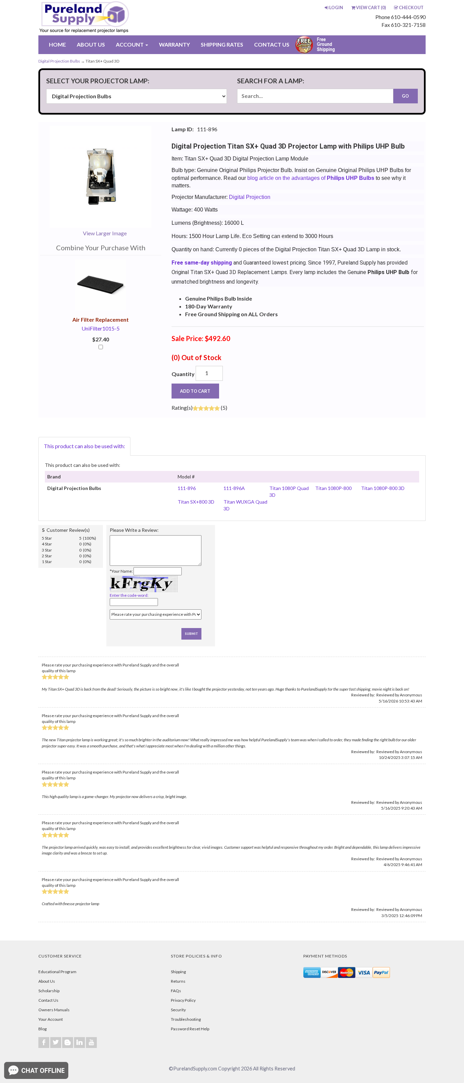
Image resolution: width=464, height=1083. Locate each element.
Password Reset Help (190, 1028)
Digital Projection (249, 197)
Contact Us (48, 1000)
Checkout (411, 7)
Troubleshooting (186, 1019)
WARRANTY (174, 44)
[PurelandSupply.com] (116, 17)
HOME (57, 44)
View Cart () (371, 7)
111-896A (234, 488)
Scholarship (48, 990)
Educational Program (57, 971)
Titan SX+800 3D (196, 502)
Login (336, 7)
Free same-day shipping (202, 262)
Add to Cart (195, 391)
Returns (178, 981)
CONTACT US (271, 44)
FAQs (176, 990)
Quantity (183, 374)
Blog (42, 1028)
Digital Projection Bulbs (59, 61)
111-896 (187, 488)
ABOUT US (91, 44)
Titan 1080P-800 (333, 488)
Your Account (50, 1019)
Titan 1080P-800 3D (383, 488)
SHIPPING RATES (222, 44)
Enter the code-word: (129, 595)
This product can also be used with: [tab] (84, 446)
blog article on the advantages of (310, 178)
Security (178, 1009)
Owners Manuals (54, 1009)
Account (130, 44)
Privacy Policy (183, 1000)
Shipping (178, 971)
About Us (46, 981)
